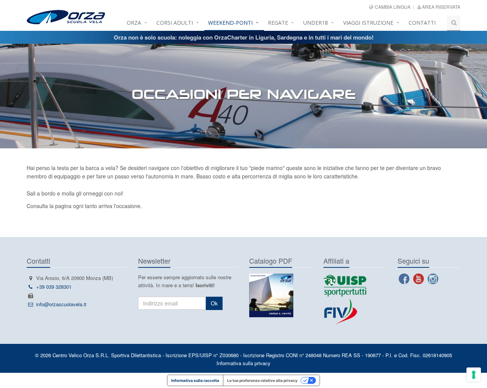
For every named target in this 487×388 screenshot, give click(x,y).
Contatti (422, 22)
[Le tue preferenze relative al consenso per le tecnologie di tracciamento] (473, 374)
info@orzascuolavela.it (61, 304)
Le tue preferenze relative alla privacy (262, 380)
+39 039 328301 (54, 286)
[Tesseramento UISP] (344, 285)
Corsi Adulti (174, 22)
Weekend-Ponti (230, 22)
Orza (134, 22)
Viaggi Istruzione (368, 22)
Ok (214, 303)
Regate (278, 22)
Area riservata (440, 6)
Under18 (315, 22)
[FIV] (354, 311)
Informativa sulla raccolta (195, 380)
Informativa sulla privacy (243, 363)
